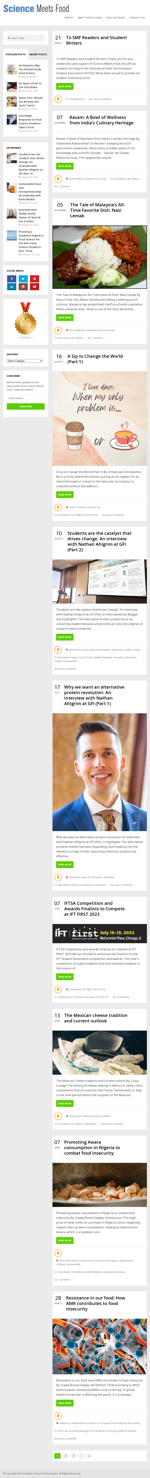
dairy (80, 1116)
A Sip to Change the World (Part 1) (95, 359)
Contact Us (137, 17)
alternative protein (78, 649)
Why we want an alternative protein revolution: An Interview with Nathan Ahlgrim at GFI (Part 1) (94, 695)
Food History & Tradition (126, 178)
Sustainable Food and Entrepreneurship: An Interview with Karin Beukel (30, 191)
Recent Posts (38, 54)
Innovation (118, 657)
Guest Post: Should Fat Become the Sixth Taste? (31, 101)
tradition (106, 1116)
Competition (75, 989)
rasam (102, 178)
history (92, 507)
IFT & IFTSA (102, 997)
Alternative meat (77, 877)
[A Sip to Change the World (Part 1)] (99, 418)
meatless (128, 649)
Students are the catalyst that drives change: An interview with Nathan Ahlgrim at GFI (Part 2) (100, 541)
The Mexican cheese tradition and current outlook (96, 1018)
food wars (82, 507)
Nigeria (115, 1260)
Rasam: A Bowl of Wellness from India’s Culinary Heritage (102, 120)
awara (90, 1260)
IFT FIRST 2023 (90, 989)
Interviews (117, 649)
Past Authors (115, 17)
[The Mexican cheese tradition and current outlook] (99, 1053)
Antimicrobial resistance (84, 1423)
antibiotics (64, 1423)
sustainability (73, 1264)
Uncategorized (77, 99)
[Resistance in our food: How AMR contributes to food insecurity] (99, 1346)
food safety (134, 1423)
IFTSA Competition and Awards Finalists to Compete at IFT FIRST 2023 (94, 908)
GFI (89, 877)
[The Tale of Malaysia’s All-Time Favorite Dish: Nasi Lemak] (99, 257)
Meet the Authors (90, 17)
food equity (104, 1423)
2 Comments (123, 997)
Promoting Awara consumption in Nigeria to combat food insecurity (92, 1147)
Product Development (65, 661)
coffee (72, 507)
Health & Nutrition (103, 657)
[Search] (9, 38)
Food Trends (91, 515)
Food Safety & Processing (103, 1430)
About (69, 17)
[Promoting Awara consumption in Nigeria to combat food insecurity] (99, 1185)
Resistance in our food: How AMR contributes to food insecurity (95, 1303)
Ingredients (90, 1123)
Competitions (64, 997)
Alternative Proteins (67, 657)
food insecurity (102, 1260)
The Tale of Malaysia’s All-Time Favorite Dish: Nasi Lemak (97, 210)
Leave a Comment (101, 99)
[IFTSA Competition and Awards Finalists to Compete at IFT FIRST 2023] (99, 933)
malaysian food (94, 330)
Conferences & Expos (84, 997)
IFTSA (103, 989)
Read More (64, 86)
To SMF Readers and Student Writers (96, 40)
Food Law (62, 1430)
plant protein (126, 1260)
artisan (72, 1116)
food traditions (77, 178)
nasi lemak (109, 330)
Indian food (92, 178)
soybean (60, 1264)
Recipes (121, 1272)
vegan (137, 649)
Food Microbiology (79, 1430)
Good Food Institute (99, 649)
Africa (62, 1260)
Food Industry (86, 885)
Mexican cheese (92, 1116)
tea (98, 507)
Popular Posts (16, 54)
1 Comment (64, 186)
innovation (97, 877)
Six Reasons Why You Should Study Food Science (30, 69)
